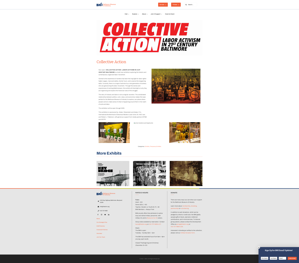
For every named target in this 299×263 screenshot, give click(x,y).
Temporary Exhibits (155, 146)
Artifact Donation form (188, 233)
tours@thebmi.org (141, 224)
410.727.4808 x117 (155, 224)
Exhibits (147, 146)
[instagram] (101, 214)
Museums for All (152, 218)
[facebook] (98, 214)
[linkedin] (108, 214)
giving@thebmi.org (182, 224)
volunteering (185, 208)
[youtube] (105, 214)
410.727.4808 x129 (177, 226)
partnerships (175, 208)
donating (194, 206)
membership (186, 206)
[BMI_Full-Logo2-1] (106, 3)
